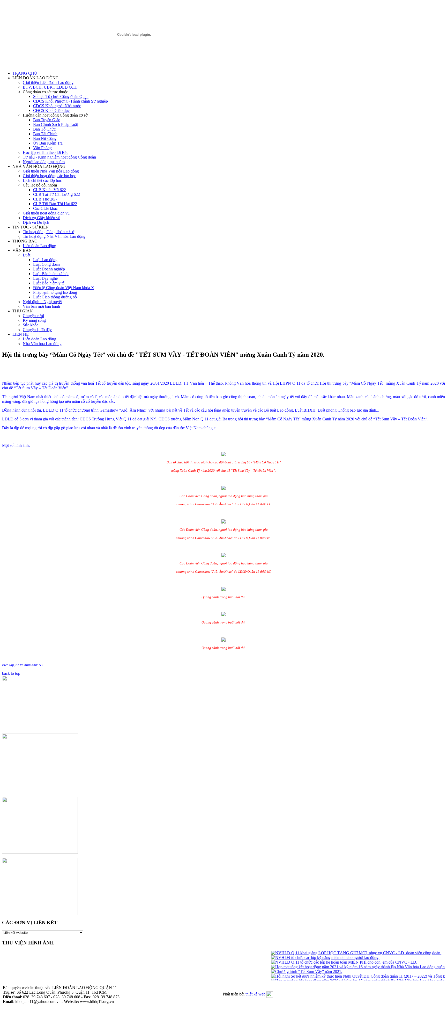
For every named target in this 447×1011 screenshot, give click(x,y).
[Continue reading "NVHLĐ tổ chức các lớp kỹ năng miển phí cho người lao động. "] (318, 957)
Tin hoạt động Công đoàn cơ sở (48, 232)
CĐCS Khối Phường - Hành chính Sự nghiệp (70, 101)
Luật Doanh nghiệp (49, 269)
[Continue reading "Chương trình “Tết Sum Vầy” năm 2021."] (299, 971)
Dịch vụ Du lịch (36, 222)
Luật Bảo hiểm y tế (48, 283)
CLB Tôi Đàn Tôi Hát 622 (55, 204)
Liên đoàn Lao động (39, 245)
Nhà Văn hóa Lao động (42, 343)
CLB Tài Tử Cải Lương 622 (56, 194)
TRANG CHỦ (24, 73)
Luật (26, 255)
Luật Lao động (45, 259)
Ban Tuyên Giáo (46, 120)
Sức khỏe (30, 325)
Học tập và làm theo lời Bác (45, 152)
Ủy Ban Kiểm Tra (48, 143)
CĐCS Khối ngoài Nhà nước (57, 106)
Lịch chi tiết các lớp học (42, 180)
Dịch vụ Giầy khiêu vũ (41, 218)
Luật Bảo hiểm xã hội (51, 273)
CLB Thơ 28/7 (45, 199)
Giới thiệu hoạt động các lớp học (49, 176)
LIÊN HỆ (20, 334)
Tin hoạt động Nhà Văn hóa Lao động (54, 236)
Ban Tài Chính (45, 134)
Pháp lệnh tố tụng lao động (55, 292)
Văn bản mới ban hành (41, 306)
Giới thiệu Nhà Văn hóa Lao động (51, 171)
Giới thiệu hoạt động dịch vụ (46, 213)
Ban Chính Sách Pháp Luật (55, 124)
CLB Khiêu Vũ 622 (49, 190)
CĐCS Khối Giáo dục (51, 110)
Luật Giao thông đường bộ (55, 297)
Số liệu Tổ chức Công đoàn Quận (60, 96)
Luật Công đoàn (46, 264)
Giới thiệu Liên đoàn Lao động (48, 82)
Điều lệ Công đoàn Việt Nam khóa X (63, 287)
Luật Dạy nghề (45, 278)
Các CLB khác (45, 208)
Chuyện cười (33, 315)
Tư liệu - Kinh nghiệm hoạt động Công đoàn (59, 157)
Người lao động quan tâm (44, 162)
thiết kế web (255, 994)
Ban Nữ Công (44, 138)
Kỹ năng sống (34, 320)
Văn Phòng (42, 148)
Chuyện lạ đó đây (37, 329)
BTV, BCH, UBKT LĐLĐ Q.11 (50, 87)
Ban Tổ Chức (44, 129)
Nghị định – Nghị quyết (42, 301)
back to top (11, 673)
